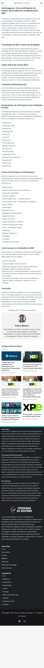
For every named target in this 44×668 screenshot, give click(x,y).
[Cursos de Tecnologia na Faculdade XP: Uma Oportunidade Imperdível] (32, 356)
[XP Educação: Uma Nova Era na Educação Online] (32, 407)
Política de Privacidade (9, 565)
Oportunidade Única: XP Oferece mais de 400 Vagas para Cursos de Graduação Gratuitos (11, 392)
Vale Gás (5, 604)
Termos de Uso (6, 568)
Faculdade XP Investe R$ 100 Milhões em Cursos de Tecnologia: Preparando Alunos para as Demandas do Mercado (32, 393)
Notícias (5, 598)
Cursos (5, 588)
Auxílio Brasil (7, 582)
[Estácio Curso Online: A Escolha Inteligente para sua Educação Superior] (11, 408)
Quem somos (6, 552)
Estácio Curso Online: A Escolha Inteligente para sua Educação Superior (11, 418)
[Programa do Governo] (22, 3)
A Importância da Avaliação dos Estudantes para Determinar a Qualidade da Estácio (11, 366)
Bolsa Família (7, 585)
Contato (4, 555)
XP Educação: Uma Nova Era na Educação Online (32, 415)
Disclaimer (5, 561)
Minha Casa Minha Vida (10, 595)
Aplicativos (6, 579)
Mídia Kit (4, 558)
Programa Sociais (8, 601)
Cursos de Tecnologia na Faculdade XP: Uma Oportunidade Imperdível (32, 366)
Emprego (6, 591)
